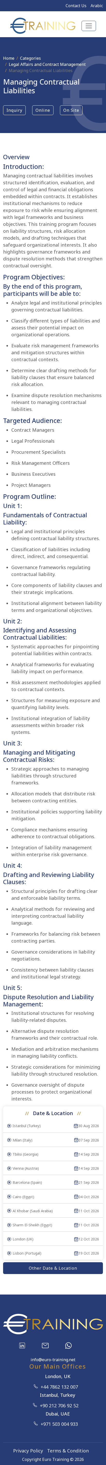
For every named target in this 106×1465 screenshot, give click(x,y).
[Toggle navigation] (89, 26)
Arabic (97, 5)
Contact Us (76, 5)
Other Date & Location (53, 1268)
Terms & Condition (68, 1451)
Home (8, 58)
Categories (30, 58)
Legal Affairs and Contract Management (47, 64)
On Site (71, 110)
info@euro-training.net (53, 1359)
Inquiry (14, 110)
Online (43, 110)
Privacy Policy (28, 1451)
